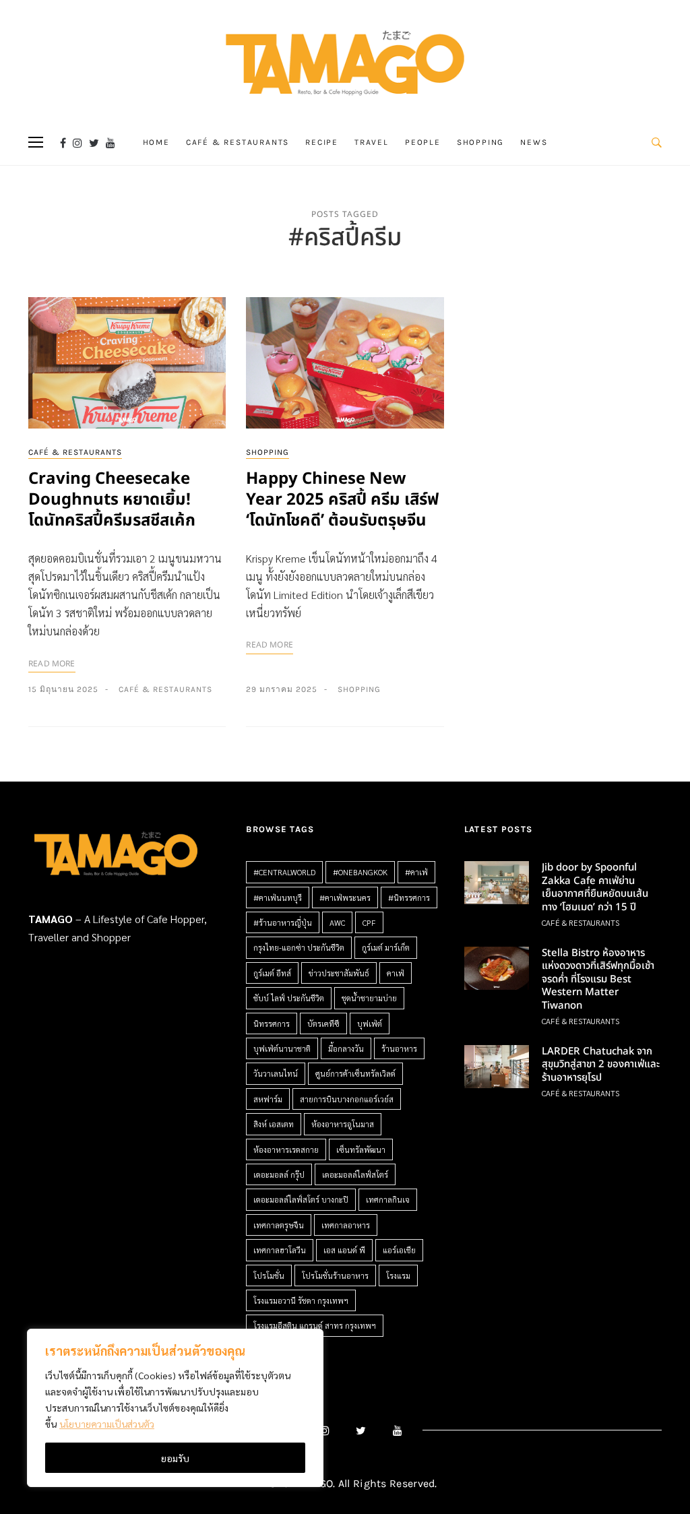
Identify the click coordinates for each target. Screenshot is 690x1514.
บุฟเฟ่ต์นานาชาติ (282, 1048)
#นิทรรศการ (409, 897)
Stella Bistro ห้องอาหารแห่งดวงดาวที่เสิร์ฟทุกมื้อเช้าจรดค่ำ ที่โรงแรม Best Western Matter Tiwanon (598, 979)
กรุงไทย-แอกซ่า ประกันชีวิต (298, 947)
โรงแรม (398, 1275)
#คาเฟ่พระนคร (345, 897)
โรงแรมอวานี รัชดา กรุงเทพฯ (300, 1300)
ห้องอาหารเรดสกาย (286, 1149)
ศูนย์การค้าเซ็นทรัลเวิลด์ (355, 1073)
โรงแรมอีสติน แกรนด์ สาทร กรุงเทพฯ (314, 1325)
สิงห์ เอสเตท (273, 1123)
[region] (175, 1408)
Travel (371, 142)
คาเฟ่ (395, 973)
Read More (51, 664)
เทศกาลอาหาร (345, 1225)
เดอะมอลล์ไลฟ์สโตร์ (355, 1174)
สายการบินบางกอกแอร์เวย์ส (347, 1099)
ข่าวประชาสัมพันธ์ (339, 973)
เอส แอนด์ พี (344, 1249)
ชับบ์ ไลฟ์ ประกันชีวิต (288, 997)
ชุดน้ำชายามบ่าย (369, 997)
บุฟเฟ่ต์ (369, 1023)
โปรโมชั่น (268, 1275)
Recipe (321, 142)
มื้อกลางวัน (346, 1048)
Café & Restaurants (237, 142)
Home (156, 142)
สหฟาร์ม (267, 1099)
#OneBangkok (360, 871)
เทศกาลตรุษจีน (278, 1225)
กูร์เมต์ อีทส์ (272, 973)
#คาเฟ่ (416, 871)
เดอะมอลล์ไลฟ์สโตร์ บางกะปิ (300, 1199)
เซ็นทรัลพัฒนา (360, 1149)
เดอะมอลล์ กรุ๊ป (279, 1174)
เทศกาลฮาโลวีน (279, 1249)
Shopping (480, 142)
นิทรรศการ (271, 1023)
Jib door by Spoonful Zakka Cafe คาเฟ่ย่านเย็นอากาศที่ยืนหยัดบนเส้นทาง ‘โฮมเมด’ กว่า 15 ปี (595, 887)
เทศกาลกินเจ (388, 1199)
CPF (369, 922)
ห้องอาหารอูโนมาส (342, 1123)
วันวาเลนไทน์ (275, 1073)
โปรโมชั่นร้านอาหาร (335, 1275)
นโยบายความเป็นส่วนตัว (106, 1424)
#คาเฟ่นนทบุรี (277, 897)
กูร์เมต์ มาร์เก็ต (386, 947)
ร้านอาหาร (399, 1048)
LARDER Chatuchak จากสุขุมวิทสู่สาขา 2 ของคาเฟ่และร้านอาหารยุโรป (601, 1064)
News (533, 142)
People (423, 142)
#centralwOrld (284, 871)
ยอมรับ (175, 1458)
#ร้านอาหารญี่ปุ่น (282, 922)
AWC (337, 922)
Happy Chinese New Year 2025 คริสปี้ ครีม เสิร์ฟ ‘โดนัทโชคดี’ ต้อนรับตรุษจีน (342, 500)
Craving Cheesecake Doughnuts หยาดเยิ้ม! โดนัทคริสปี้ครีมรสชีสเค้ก (111, 500)
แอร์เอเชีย (399, 1249)
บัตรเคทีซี (323, 1023)
